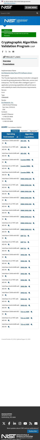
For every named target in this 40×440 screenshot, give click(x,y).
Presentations (8, 64)
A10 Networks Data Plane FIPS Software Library (16, 73)
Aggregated (33, 131)
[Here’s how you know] (20, 2)
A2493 (4, 127)
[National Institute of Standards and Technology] (17, 436)
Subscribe (33, 431)
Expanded (24, 131)
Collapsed (15, 131)
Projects (7, 30)
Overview (7, 61)
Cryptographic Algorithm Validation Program (16, 35)
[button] (6, 143)
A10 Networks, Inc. (7, 103)
